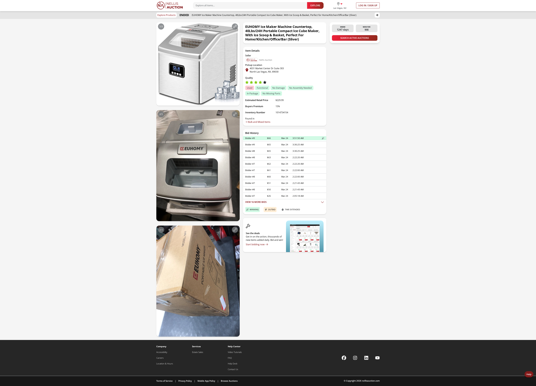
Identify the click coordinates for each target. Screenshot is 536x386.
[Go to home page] (169, 5)
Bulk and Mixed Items (259, 121)
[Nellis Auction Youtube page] (377, 358)
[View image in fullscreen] (235, 26)
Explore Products (166, 15)
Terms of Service (164, 380)
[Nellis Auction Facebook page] (344, 358)
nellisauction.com (371, 380)
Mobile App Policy (206, 380)
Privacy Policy (185, 380)
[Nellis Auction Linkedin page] (366, 358)
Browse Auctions (229, 380)
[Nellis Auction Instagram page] (355, 358)
